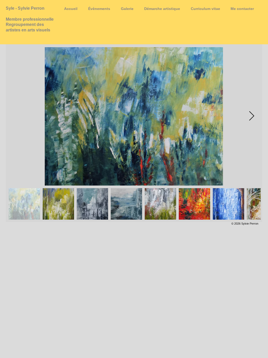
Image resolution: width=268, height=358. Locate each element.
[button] (127, 8)
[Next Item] (252, 116)
